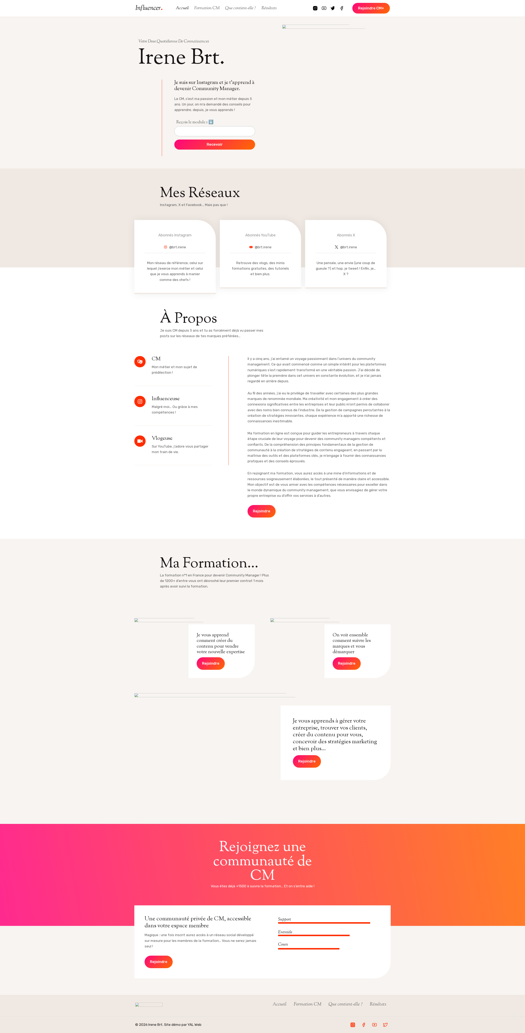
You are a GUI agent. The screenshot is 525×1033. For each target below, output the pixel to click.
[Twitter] (385, 1024)
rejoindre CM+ (371, 8)
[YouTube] (324, 8)
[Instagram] (315, 8)
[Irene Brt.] (149, 8)
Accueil (182, 8)
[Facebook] (341, 8)
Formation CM (207, 8)
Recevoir (215, 144)
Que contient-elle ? (240, 8)
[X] (332, 8)
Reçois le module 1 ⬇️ (194, 122)
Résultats (269, 8)
